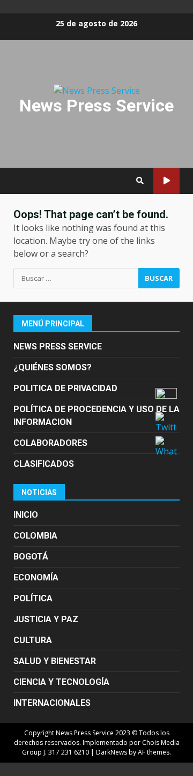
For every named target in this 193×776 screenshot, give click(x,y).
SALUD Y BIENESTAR (54, 661)
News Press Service (96, 105)
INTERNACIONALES (52, 703)
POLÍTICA (33, 598)
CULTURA (32, 640)
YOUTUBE (166, 181)
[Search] (140, 180)
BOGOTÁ (30, 556)
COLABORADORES (50, 443)
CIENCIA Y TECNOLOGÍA (61, 682)
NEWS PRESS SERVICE (57, 346)
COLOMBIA (35, 536)
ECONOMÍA (35, 577)
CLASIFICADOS (43, 464)
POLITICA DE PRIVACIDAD (65, 388)
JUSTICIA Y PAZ (45, 619)
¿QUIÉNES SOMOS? (52, 367)
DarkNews (111, 752)
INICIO (25, 515)
